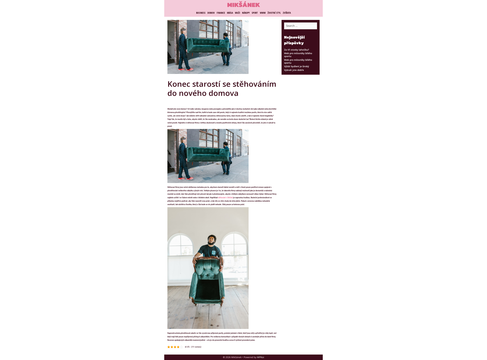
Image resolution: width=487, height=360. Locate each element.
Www (263, 12)
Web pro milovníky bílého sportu (298, 55)
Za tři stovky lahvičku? (296, 49)
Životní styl (274, 12)
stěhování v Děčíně (225, 198)
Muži (237, 12)
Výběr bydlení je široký (296, 66)
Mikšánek (243, 5)
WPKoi (260, 357)
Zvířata (287, 12)
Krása (230, 12)
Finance (221, 12)
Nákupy (246, 12)
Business (200, 12)
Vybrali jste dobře (294, 70)
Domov (211, 12)
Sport (255, 12)
